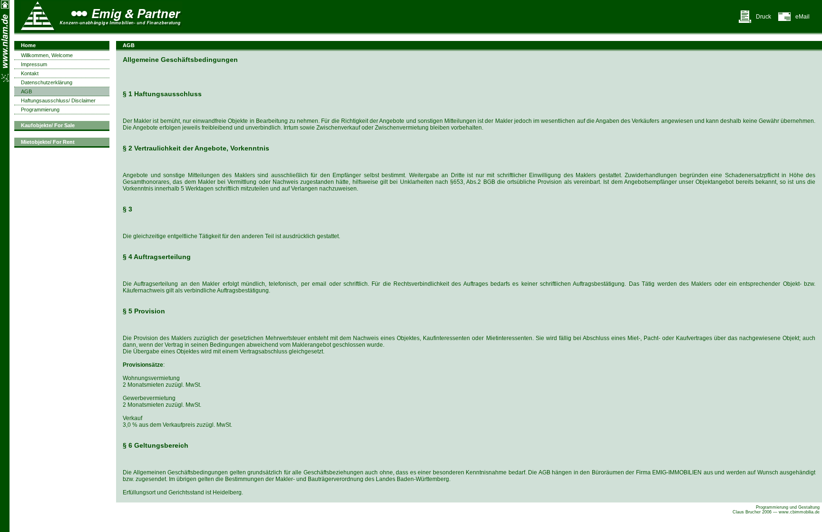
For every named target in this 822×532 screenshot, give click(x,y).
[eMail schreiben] (784, 21)
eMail (802, 16)
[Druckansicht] (745, 21)
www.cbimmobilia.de (799, 512)
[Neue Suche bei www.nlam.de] (5, 7)
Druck (763, 16)
